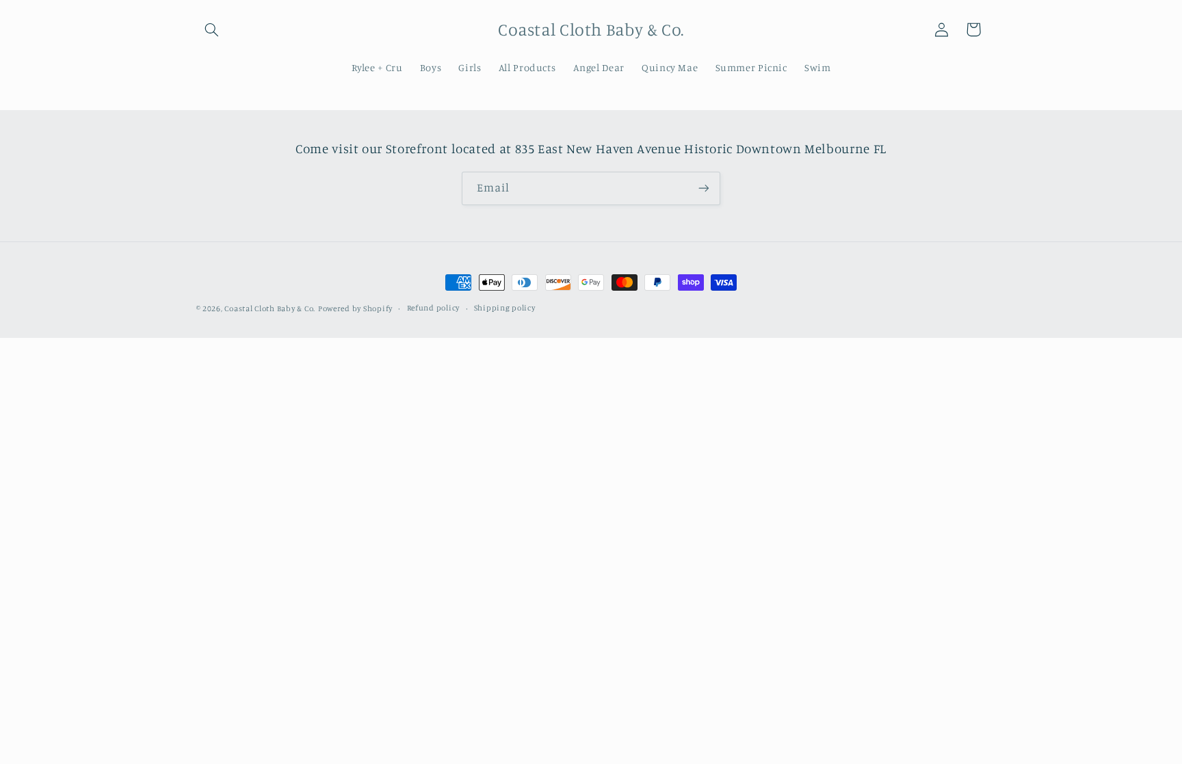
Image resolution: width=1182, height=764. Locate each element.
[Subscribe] (704, 188)
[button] (212, 29)
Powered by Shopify (355, 308)
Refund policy (433, 308)
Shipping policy (505, 308)
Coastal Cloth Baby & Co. (269, 308)
